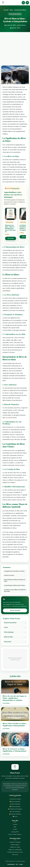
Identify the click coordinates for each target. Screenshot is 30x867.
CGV (17, 864)
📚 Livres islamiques (15, 811)
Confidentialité (10, 864)
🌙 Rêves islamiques (15, 804)
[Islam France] (3, 2)
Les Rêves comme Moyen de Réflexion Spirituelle (15, 590)
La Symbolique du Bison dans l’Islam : (14, 585)
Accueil (6, 10)
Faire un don (15, 641)
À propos (15, 824)
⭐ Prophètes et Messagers (15, 809)
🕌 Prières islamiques (15, 806)
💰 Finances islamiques (15, 814)
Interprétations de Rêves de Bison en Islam (14, 580)
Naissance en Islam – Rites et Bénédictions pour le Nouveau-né (10, 228)
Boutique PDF (15, 831)
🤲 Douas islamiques (15, 801)
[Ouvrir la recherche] (23, 2)
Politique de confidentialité (15, 849)
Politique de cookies (15, 847)
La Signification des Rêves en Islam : (14, 571)
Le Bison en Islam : (9, 575)
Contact (15, 829)
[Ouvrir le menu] (27, 2)
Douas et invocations (15, 622)
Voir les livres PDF (15, 610)
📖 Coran (15, 816)
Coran (15, 627)
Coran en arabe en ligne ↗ (15, 834)
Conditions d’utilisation (15, 842)
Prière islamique (15, 632)
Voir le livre (11, 238)
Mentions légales (15, 844)
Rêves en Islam (15, 637)
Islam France (15, 188)
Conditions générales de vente (15, 852)
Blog (11, 10)
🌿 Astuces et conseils (15, 799)
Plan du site (15, 854)
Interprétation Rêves (20, 10)
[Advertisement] (15, 48)
